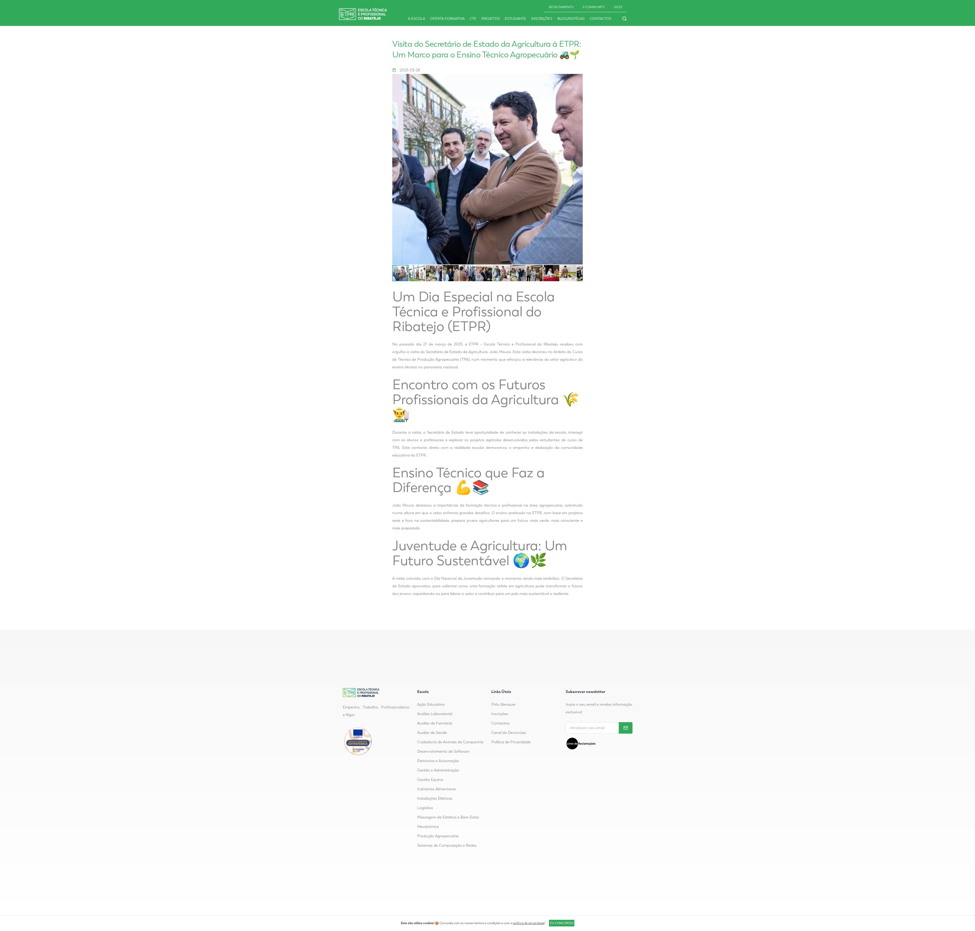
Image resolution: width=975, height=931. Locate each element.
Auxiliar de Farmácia (434, 723)
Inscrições (541, 19)
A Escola (416, 19)
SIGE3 (618, 7)
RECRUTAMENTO (561, 7)
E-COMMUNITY (594, 7)
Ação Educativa (431, 704)
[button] (578, 169)
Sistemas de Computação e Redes (447, 845)
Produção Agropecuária (438, 836)
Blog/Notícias (571, 19)
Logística (425, 808)
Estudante (515, 19)
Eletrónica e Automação (438, 761)
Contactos (600, 19)
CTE (473, 19)
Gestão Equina (430, 779)
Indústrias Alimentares (436, 789)
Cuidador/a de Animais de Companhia (450, 742)
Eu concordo (561, 923)
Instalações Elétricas (434, 798)
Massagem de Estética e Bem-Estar (448, 817)
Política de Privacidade (511, 742)
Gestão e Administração (438, 770)
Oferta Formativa (447, 19)
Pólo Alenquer (503, 704)
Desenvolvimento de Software (443, 751)
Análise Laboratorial (434, 714)
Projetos (490, 19)
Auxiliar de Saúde (432, 732)
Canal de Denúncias (508, 732)
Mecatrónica (428, 826)
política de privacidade (528, 923)
